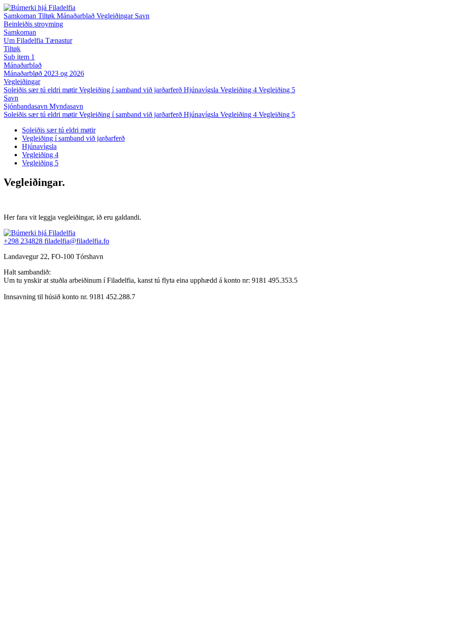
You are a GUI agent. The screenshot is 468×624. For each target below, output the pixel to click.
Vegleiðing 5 (277, 114)
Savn (142, 16)
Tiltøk (47, 16)
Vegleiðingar (115, 16)
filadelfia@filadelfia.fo (76, 241)
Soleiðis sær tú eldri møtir (41, 114)
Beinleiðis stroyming (33, 24)
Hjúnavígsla (202, 114)
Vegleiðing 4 (239, 114)
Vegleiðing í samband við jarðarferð (131, 114)
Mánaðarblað (76, 16)
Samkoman (21, 16)
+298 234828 (24, 241)
